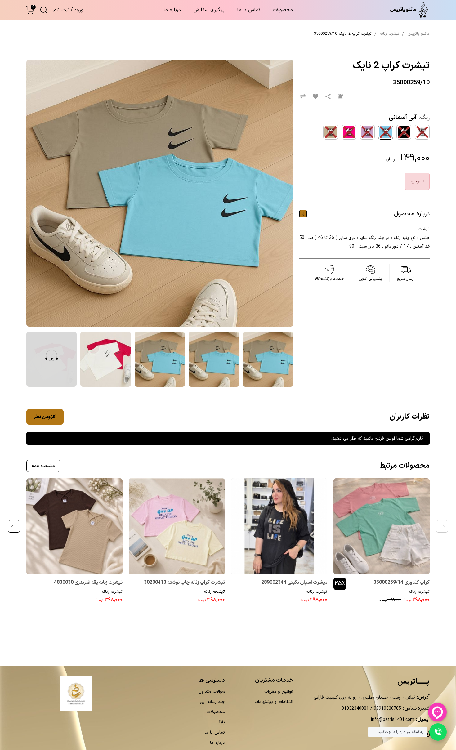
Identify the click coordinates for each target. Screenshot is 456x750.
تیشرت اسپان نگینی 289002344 (294, 582)
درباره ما (172, 10)
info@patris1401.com (392, 720)
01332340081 (355, 708)
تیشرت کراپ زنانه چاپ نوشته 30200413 (184, 582)
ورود (78, 10)
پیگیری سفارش (209, 10)
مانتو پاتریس (418, 34)
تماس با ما (248, 10)
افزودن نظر (45, 417)
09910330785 (386, 708)
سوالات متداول (212, 691)
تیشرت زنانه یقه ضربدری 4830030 (88, 582)
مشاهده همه (43, 465)
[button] (30, 10)
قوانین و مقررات (278, 691)
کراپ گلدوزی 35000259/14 (401, 582)
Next (14, 526)
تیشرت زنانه (419, 591)
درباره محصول (412, 213)
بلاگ (221, 722)
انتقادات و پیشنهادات (273, 702)
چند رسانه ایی (212, 702)
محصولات (283, 10)
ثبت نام (61, 10)
